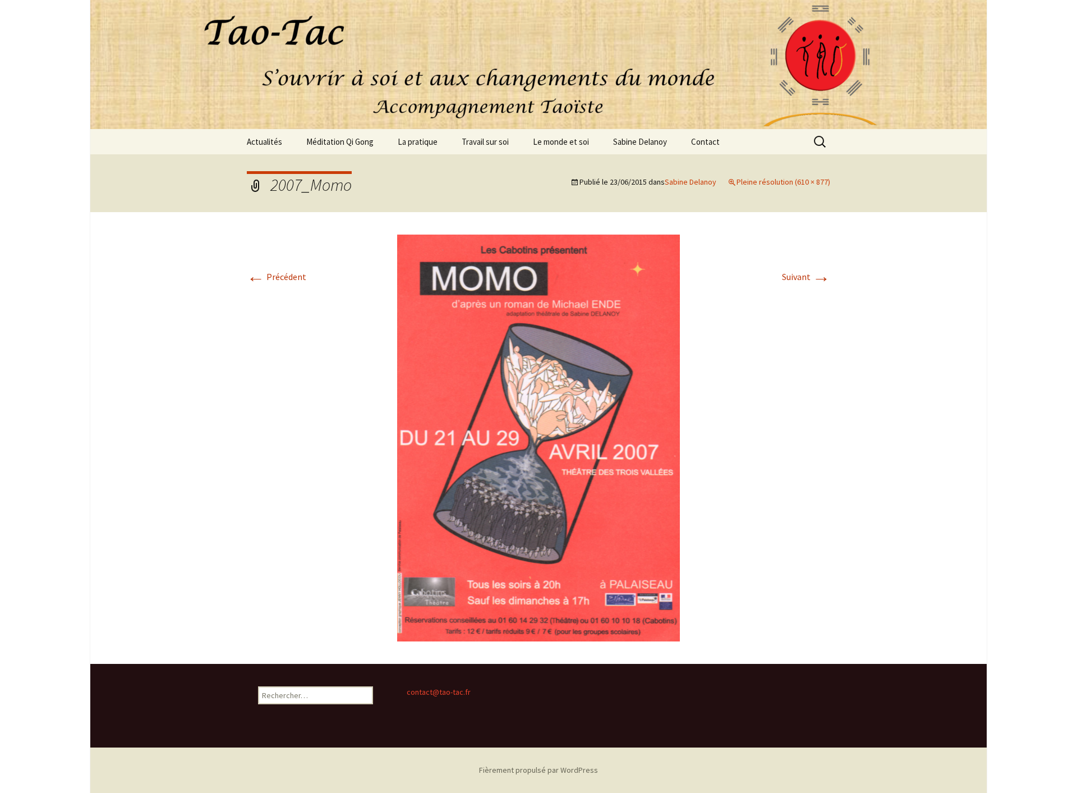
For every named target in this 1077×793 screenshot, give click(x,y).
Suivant (806, 276)
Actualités (264, 141)
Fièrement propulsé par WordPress (538, 770)
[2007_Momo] (538, 436)
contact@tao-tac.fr (439, 692)
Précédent (276, 276)
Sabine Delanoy (640, 141)
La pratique (418, 141)
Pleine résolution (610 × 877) (783, 182)
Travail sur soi (485, 141)
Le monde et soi (561, 141)
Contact (705, 141)
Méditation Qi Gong (340, 141)
